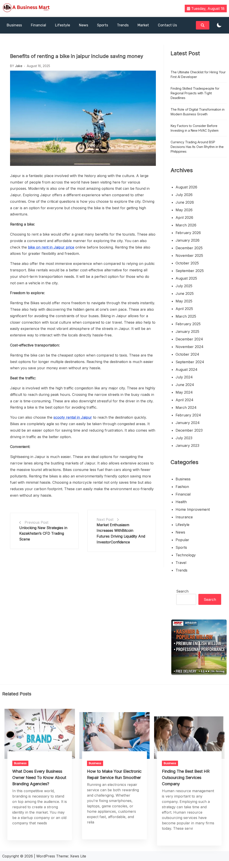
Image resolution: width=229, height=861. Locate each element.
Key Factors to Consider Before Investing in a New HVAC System (194, 128)
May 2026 (184, 210)
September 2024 (190, 362)
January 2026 (187, 240)
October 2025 (187, 263)
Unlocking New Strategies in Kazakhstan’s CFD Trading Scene (43, 533)
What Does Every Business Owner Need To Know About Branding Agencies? (39, 777)
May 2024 (184, 392)
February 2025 (188, 324)
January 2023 (187, 445)
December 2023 (189, 430)
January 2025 (187, 331)
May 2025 (184, 301)
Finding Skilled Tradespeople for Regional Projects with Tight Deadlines (195, 93)
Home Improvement (193, 509)
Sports (102, 25)
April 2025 (184, 308)
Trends (123, 25)
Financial (38, 25)
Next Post (105, 519)
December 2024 (189, 339)
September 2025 (190, 270)
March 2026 (186, 225)
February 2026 (188, 232)
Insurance (184, 517)
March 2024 (186, 407)
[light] (219, 25)
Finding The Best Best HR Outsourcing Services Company (186, 777)
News (83, 25)
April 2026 (184, 217)
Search (182, 591)
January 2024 (188, 422)
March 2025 (186, 316)
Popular (182, 540)
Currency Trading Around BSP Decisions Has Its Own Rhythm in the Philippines (197, 146)
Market (143, 25)
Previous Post (36, 522)
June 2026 (185, 202)
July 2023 (184, 438)
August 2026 (186, 187)
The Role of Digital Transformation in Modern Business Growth (198, 112)
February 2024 (188, 415)
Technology (186, 555)
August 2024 (186, 369)
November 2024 (190, 346)
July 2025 (184, 286)
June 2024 (185, 384)
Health (181, 502)
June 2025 (185, 293)
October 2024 (187, 354)
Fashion (182, 486)
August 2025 (186, 278)
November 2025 (189, 255)
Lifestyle (62, 25)
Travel (181, 562)
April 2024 (184, 400)
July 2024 (184, 377)
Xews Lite (78, 856)
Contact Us (167, 25)
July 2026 (184, 194)
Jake (18, 66)
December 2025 (189, 248)
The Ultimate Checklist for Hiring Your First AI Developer (198, 74)
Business (14, 25)
